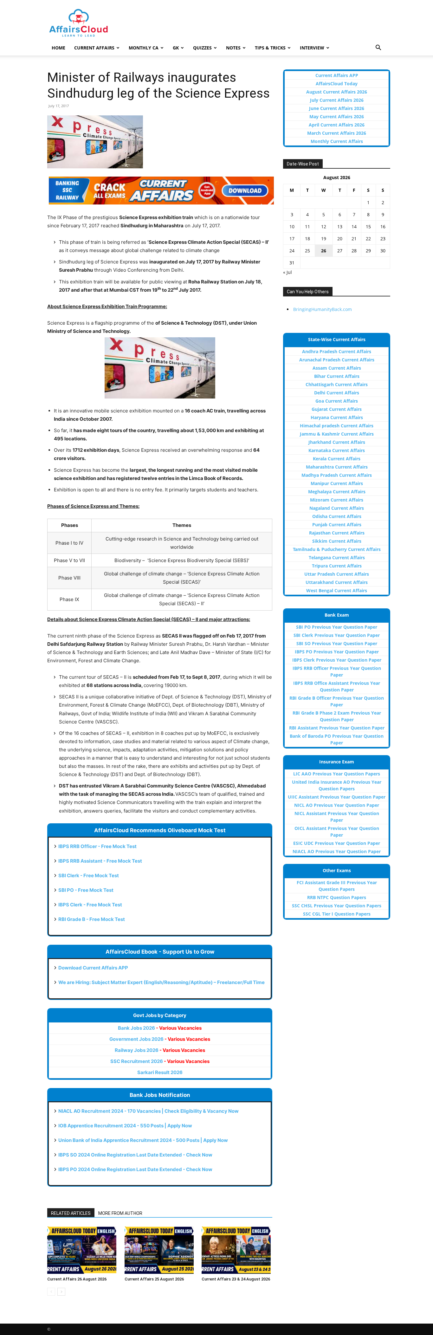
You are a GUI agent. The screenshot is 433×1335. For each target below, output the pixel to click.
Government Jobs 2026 (159, 1039)
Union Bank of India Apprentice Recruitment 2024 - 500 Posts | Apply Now (143, 1140)
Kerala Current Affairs (336, 459)
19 (323, 239)
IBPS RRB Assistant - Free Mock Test (100, 861)
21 (354, 239)
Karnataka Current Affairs (336, 450)
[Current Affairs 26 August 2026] (82, 1250)
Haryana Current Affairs (337, 417)
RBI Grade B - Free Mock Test (91, 919)
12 (323, 227)
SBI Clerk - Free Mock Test (88, 875)
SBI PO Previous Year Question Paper (336, 627)
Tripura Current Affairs (337, 566)
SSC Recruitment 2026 (160, 1061)
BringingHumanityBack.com (322, 309)
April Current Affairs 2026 (337, 125)
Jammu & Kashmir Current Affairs (337, 434)
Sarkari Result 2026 (160, 1072)
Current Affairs (94, 48)
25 (307, 251)
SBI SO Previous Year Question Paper (336, 643)
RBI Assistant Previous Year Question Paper (337, 728)
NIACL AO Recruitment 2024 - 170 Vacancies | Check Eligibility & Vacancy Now (148, 1111)
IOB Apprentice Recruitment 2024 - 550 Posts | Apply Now (125, 1126)
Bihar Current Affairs (336, 376)
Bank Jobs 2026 (160, 1028)
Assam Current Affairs (337, 368)
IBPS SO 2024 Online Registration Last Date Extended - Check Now (135, 1155)
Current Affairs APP (336, 75)
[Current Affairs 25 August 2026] (160, 1250)
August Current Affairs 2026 (336, 92)
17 (291, 239)
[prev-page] (51, 1292)
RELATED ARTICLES (71, 1213)
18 (307, 239)
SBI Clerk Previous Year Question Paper (337, 635)
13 (339, 227)
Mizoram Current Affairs (336, 500)
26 (323, 251)
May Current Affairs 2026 (336, 116)
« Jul (287, 272)
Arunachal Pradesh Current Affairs (336, 360)
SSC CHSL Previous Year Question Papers (336, 906)
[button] (378, 48)
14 (354, 227)
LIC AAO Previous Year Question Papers (336, 774)
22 (368, 239)
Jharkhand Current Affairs (336, 442)
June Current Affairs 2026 (336, 108)
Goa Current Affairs (336, 401)
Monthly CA (143, 48)
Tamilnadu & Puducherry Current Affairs (337, 549)
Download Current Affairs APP (93, 968)
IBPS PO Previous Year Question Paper (337, 652)
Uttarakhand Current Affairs (337, 582)
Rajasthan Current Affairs (337, 533)
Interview (312, 48)
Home (58, 48)
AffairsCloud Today (337, 84)
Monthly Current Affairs (337, 141)
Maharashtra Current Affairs (337, 467)
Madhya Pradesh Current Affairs (336, 475)
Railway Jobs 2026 (160, 1050)
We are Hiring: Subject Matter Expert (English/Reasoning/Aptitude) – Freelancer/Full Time (161, 982)
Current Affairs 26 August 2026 (77, 1279)
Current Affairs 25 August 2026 (154, 1279)
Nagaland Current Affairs (336, 508)
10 (291, 227)
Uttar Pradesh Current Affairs (336, 574)
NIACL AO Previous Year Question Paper (337, 851)
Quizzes (202, 48)
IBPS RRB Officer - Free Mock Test (97, 846)
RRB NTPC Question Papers (336, 897)
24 (291, 251)
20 (339, 239)
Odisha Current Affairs (336, 516)
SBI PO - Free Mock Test (85, 890)
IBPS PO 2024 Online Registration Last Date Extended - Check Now (135, 1169)
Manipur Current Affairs (337, 483)
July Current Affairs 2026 (337, 100)
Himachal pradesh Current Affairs (336, 426)
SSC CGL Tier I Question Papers (337, 914)
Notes (233, 48)
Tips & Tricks (270, 48)
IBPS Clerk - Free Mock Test (90, 905)
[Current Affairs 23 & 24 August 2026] (237, 1250)
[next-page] (61, 1292)
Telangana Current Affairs (337, 557)
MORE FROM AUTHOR (120, 1213)
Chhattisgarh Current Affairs (337, 384)
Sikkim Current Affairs (336, 541)
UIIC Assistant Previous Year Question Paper (336, 797)
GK (176, 48)
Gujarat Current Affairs (337, 409)
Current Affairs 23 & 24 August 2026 (236, 1279)
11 (307, 227)
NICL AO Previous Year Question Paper (336, 805)
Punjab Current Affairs (336, 525)
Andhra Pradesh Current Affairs (336, 351)
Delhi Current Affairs (336, 393)
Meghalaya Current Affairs (336, 492)
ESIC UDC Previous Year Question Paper (336, 843)
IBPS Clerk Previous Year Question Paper (336, 660)
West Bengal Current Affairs (336, 590)
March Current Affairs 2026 (336, 133)
